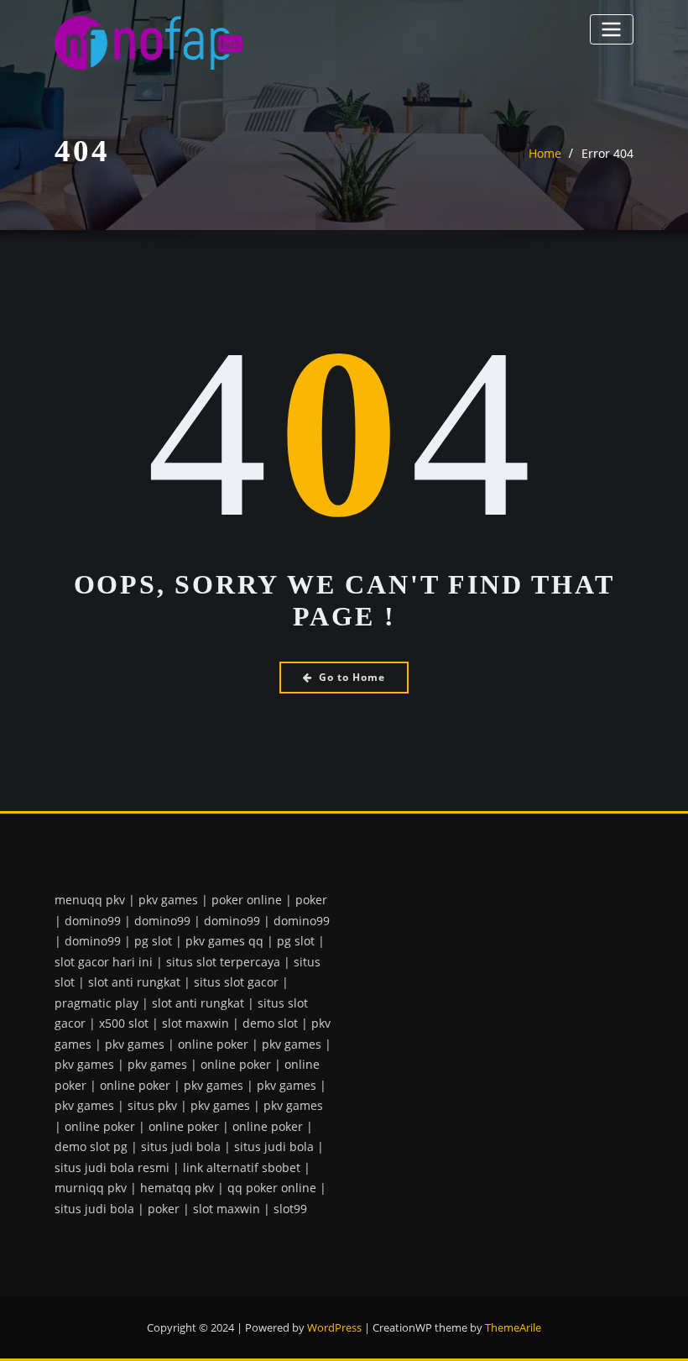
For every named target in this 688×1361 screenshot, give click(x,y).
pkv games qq (224, 941)
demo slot (270, 1023)
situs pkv (152, 1105)
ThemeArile (513, 1327)
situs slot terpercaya (223, 962)
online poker (213, 1044)
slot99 (290, 1209)
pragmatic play (96, 1003)
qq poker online (271, 1188)
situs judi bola (181, 1146)
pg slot (153, 941)
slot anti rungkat (134, 982)
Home (545, 153)
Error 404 (607, 153)
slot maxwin (195, 1023)
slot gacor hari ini (104, 962)
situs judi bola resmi (112, 1167)
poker (311, 900)
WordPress (334, 1327)
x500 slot (124, 1023)
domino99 (93, 921)
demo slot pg (91, 1146)
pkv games (168, 900)
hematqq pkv (177, 1188)
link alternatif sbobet (241, 1167)
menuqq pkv (90, 900)
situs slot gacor (236, 982)
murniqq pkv (91, 1188)
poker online (246, 900)
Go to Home (352, 677)
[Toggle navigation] (611, 29)
